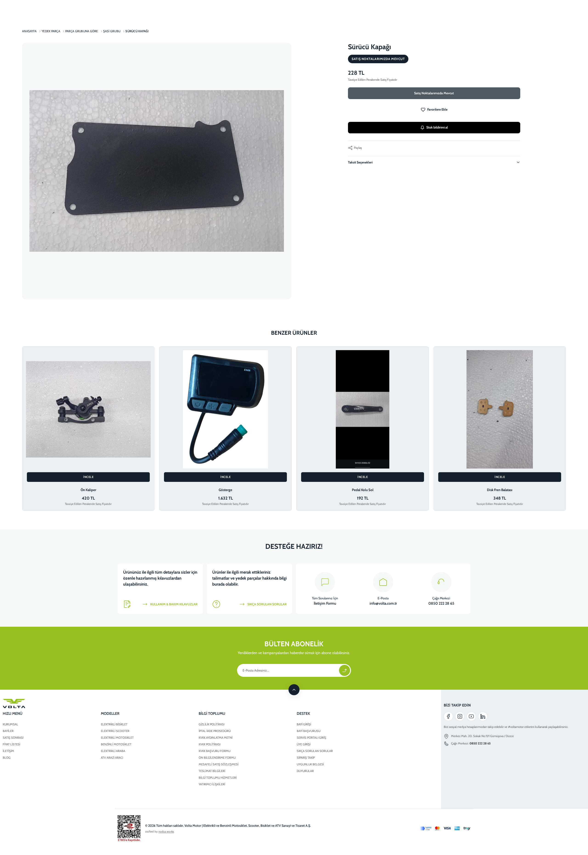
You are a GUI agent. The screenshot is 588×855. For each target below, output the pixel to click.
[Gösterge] (225, 409)
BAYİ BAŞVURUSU (308, 731)
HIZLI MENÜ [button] (13, 713)
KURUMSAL (10, 724)
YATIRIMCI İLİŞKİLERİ (212, 784)
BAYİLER (8, 731)
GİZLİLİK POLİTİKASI (211, 724)
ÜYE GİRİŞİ (304, 744)
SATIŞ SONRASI (13, 737)
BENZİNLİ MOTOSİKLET (116, 744)
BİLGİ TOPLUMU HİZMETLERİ (218, 777)
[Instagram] (459, 716)
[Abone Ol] (344, 670)
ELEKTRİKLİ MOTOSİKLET (117, 737)
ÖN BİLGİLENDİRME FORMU (217, 757)
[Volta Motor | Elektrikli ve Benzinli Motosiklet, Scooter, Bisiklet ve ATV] (196, 703)
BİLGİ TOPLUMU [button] (212, 713)
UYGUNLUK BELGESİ (310, 764)
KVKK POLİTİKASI (209, 744)
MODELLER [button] (110, 713)
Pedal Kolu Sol (362, 490)
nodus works (166, 831)
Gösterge (225, 490)
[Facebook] (448, 716)
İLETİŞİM (8, 751)
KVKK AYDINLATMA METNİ (215, 737)
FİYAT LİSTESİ (11, 744)
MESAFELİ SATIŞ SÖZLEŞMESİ (218, 764)
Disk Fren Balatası (499, 490)
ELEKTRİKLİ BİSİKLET (114, 724)
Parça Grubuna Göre (81, 31)
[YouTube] (471, 716)
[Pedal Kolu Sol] (363, 409)
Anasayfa (29, 31)
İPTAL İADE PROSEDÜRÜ (215, 731)
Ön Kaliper (88, 490)
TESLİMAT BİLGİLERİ (212, 771)
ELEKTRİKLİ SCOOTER (115, 731)
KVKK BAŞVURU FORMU (214, 751)
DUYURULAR (305, 771)
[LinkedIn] (482, 716)
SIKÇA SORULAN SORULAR (315, 751)
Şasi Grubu (112, 31)
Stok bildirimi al (437, 127)
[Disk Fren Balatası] (500, 409)
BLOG (7, 757)
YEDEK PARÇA (51, 31)
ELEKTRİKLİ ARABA (113, 751)
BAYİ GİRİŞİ (304, 724)
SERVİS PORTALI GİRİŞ (311, 737)
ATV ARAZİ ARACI (112, 757)
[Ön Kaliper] (88, 409)
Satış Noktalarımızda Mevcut (434, 93)
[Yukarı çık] (294, 689)
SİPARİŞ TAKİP (306, 757)
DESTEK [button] (303, 713)
